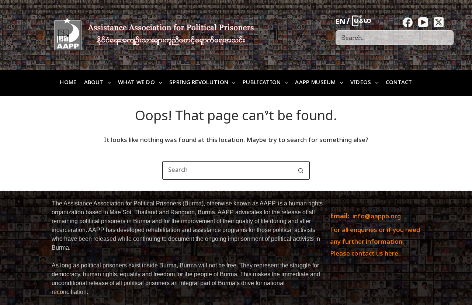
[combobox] (227, 170)
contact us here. (375, 254)
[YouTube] (423, 22)
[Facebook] (408, 22)
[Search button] (300, 170)
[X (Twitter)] (439, 22)
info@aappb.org (377, 217)
